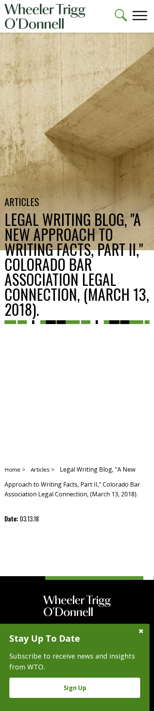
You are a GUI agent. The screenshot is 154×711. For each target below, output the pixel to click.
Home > (14, 469)
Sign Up (75, 688)
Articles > (43, 469)
